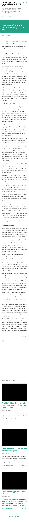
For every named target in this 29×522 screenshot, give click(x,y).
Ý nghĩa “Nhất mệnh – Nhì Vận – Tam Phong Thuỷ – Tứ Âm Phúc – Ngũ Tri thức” (14, 405)
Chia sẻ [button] (24, 336)
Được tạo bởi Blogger (15, 516)
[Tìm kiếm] (23, 2)
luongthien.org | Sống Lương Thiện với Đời (12, 4)
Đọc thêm (24, 422)
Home (3, 16)
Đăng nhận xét (10, 422)
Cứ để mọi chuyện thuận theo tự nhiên (14, 493)
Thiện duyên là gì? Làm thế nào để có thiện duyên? (14, 449)
